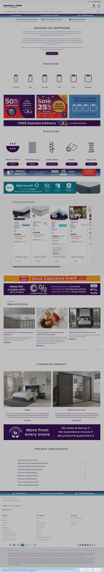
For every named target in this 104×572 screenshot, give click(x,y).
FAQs (37, 520)
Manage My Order (41, 523)
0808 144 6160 (97, 1)
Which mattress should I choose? (28, 460)
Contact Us (39, 518)
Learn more (56, 253)
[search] (98, 11)
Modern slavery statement (9, 532)
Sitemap (94, 550)
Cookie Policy (60, 550)
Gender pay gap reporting (9, 535)
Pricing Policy (66, 550)
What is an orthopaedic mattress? (28, 482)
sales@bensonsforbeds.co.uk (13, 500)
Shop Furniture (76, 420)
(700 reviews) (24, 241)
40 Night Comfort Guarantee (43, 537)
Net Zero (73, 525)
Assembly (38, 532)
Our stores (5, 523)
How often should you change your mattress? (31, 466)
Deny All (90, 569)
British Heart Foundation (76, 518)
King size (74, 87)
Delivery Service (40, 525)
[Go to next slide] (28, 212)
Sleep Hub (8, 510)
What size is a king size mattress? (28, 476)
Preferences (97, 569)
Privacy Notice (45, 550)
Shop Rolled (72, 164)
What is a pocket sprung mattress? (28, 485)
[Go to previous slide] (87, 267)
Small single (16, 87)
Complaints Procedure (87, 550)
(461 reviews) (42, 239)
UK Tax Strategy (6, 530)
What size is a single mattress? (27, 479)
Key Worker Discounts (41, 539)
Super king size (88, 87)
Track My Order (40, 527)
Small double (44, 87)
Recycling (38, 530)
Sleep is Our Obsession (8, 537)
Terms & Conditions (53, 550)
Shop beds (27, 420)
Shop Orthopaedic (52, 164)
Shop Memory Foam (12, 164)
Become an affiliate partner (9, 539)
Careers (4, 525)
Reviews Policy (73, 550)
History (4, 518)
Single (30, 87)
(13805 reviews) (61, 244)
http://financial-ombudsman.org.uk (60, 563)
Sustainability (74, 523)
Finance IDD (79, 550)
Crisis (72, 520)
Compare (19, 261)
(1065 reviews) (80, 241)
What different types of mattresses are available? (33, 463)
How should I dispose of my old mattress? (30, 469)
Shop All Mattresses (52, 53)
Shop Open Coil (91, 164)
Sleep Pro (38, 535)
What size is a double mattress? (27, 472)
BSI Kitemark (5, 527)
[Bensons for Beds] (13, 6)
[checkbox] (15, 261)
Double (59, 87)
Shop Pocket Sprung (32, 164)
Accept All (82, 569)
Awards (4, 520)
